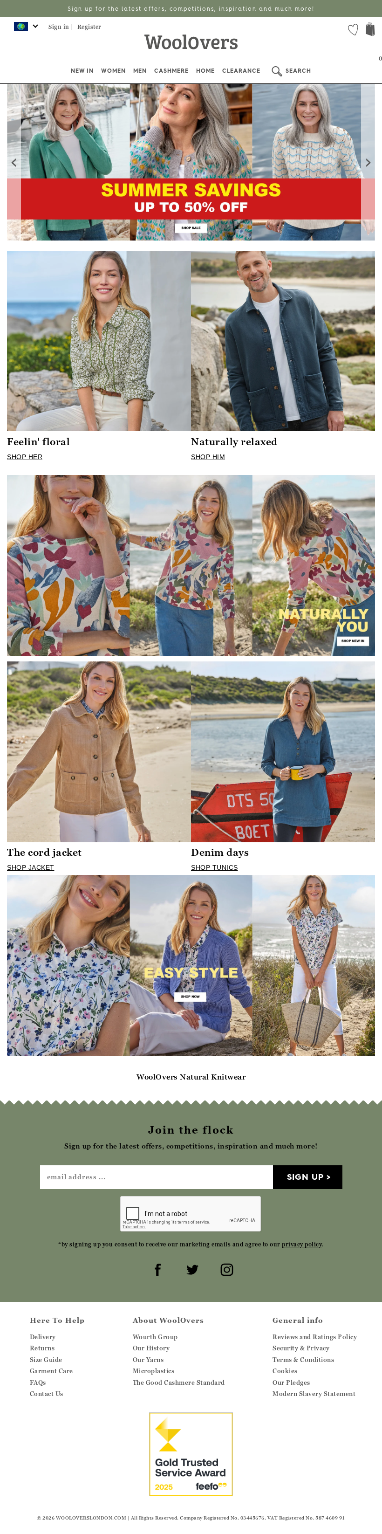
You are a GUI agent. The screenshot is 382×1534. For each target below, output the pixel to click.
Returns (42, 1348)
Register (89, 26)
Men (140, 71)
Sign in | (61, 26)
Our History (151, 1348)
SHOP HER (24, 457)
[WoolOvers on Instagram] (225, 1268)
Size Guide (46, 1359)
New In (82, 71)
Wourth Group (155, 1337)
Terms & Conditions (303, 1359)
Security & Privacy (301, 1348)
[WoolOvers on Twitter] (191, 1268)
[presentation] (14, 162)
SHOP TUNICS (214, 867)
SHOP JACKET (31, 867)
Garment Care (51, 1371)
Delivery (43, 1337)
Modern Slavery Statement (314, 1393)
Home (205, 71)
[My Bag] (370, 30)
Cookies (285, 1371)
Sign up (305, 1177)
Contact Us (46, 1393)
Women (113, 71)
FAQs (38, 1382)
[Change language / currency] (24, 29)
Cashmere (171, 71)
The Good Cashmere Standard (179, 1382)
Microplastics (154, 1371)
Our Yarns (148, 1359)
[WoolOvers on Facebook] (156, 1268)
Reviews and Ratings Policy (315, 1337)
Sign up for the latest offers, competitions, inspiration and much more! (191, 9)
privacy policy (301, 1244)
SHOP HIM (208, 457)
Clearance (241, 71)
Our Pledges (291, 1382)
